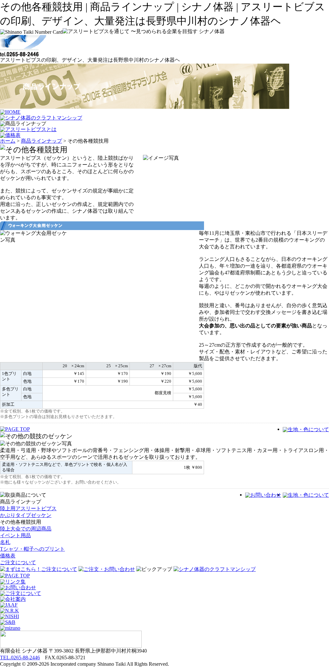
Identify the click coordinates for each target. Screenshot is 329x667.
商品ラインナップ (41, 141)
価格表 (7, 555)
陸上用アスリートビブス (28, 508)
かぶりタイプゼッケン (25, 515)
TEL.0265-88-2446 (20, 657)
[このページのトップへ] (15, 429)
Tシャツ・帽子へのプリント (32, 549)
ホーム (7, 141)
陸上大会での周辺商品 (25, 528)
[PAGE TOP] (15, 575)
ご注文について (18, 562)
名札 (5, 542)
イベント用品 (15, 535)
